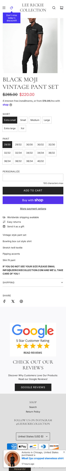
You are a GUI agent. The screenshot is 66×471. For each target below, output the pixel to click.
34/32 (29, 152)
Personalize (11, 171)
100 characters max (53, 183)
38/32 (18, 161)
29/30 (7, 144)
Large (47, 120)
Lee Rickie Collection (33, 8)
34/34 (40, 152)
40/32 (40, 161)
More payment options (33, 208)
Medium (34, 120)
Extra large (10, 128)
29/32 (18, 144)
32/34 (18, 152)
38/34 (29, 161)
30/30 (29, 144)
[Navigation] (4, 8)
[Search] (54, 8)
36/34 (7, 161)
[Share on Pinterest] (21, 301)
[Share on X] (13, 301)
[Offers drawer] (11, 8)
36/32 (51, 152)
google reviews (33, 387)
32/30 (51, 144)
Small (23, 120)
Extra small (10, 120)
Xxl (22, 128)
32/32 (7, 152)
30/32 (40, 144)
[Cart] (61, 8)
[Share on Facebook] (4, 301)
